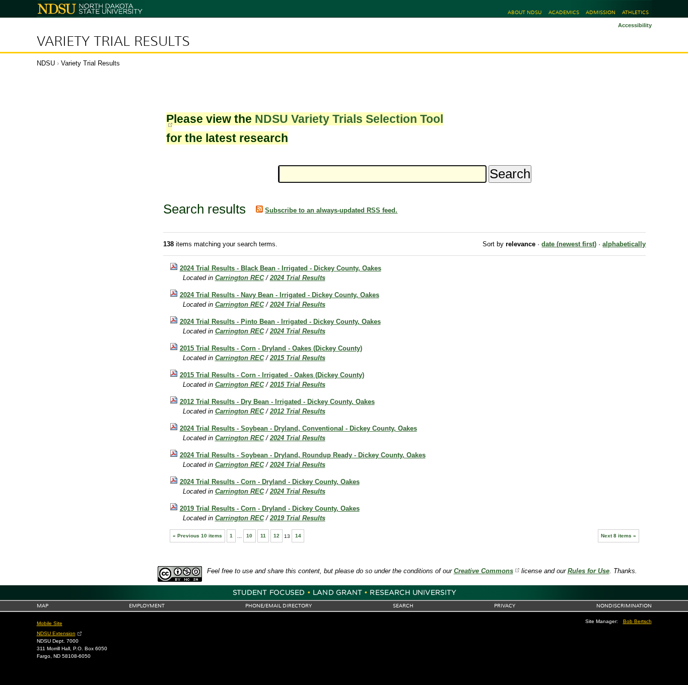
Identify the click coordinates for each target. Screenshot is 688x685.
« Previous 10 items (197, 535)
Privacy (504, 605)
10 (249, 535)
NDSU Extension (56, 633)
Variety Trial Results (113, 41)
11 (263, 535)
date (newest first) (568, 244)
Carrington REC (239, 278)
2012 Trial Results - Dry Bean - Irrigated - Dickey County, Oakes (277, 401)
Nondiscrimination (624, 605)
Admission (600, 12)
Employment (147, 605)
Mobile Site (49, 623)
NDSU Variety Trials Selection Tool (349, 118)
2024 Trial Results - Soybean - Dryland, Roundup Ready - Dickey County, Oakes (303, 455)
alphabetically (624, 244)
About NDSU (524, 12)
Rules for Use (588, 571)
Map (42, 605)
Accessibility (635, 25)
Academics (563, 12)
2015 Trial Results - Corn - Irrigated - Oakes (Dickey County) (272, 375)
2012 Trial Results (297, 411)
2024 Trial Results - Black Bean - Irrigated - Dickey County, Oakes (280, 268)
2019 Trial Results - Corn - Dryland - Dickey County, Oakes (270, 508)
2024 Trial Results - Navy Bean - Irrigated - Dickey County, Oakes (279, 295)
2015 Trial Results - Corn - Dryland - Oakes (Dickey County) (271, 348)
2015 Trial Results (297, 358)
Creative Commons (483, 571)
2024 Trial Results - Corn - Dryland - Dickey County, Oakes (270, 482)
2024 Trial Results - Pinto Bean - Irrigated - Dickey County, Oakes (280, 321)
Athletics (635, 12)
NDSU (46, 63)
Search (403, 605)
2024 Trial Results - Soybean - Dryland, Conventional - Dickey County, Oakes (298, 428)
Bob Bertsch (637, 621)
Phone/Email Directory (278, 605)
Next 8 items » (618, 535)
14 (298, 535)
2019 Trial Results (297, 518)
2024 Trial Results (297, 278)
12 (276, 535)
